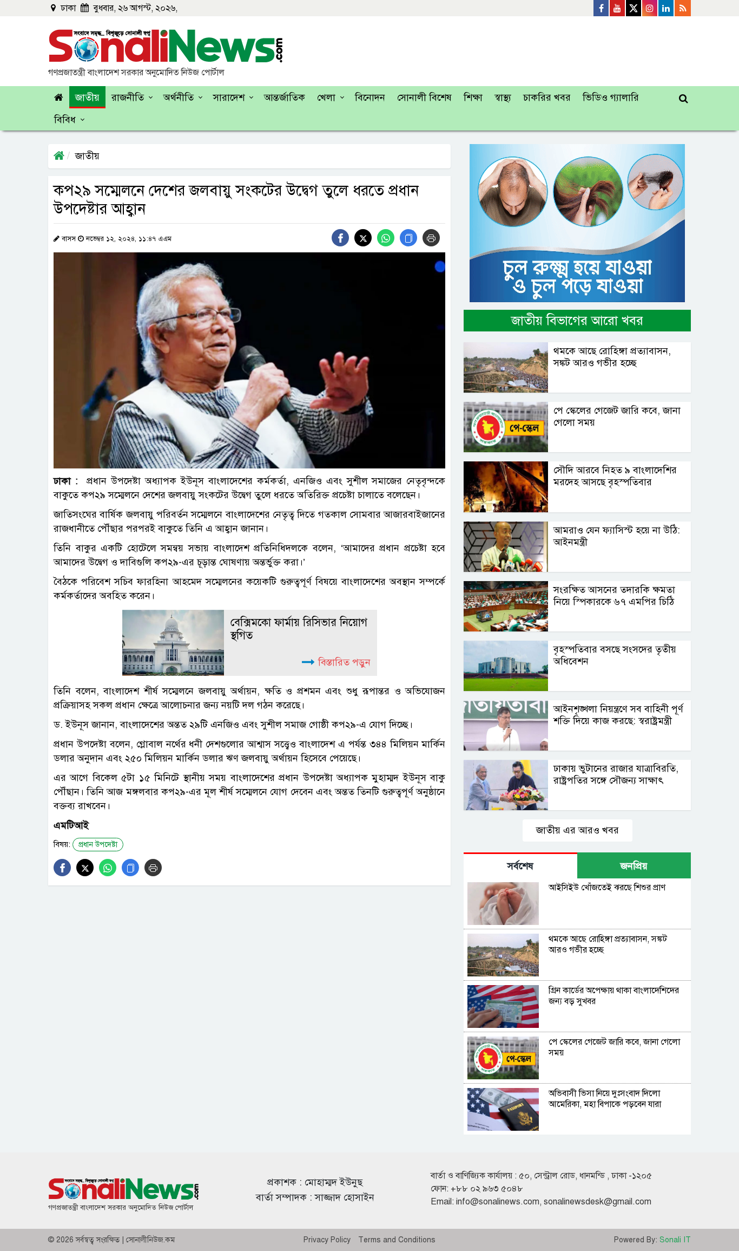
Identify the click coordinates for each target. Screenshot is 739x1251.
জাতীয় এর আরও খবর (577, 830)
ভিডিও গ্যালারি (611, 97)
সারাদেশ (229, 97)
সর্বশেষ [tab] (520, 866)
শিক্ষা (473, 97)
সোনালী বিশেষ (424, 97)
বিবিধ (65, 120)
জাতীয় (87, 97)
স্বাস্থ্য (502, 97)
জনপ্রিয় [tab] (634, 866)
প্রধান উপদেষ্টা (97, 844)
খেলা (326, 97)
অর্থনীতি (178, 97)
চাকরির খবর (547, 97)
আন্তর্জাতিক (284, 97)
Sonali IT (675, 1240)
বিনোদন (370, 97)
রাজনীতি (127, 97)
